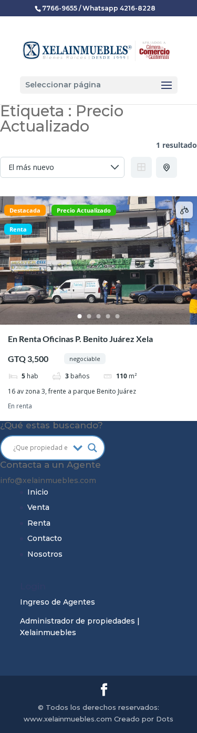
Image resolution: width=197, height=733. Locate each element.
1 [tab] (80, 316)
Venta (38, 507)
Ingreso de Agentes (57, 602)
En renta (20, 406)
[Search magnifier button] (92, 447)
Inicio (37, 492)
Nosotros (45, 554)
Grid (141, 167)
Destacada (24, 210)
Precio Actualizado (84, 210)
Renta (18, 229)
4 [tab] (108, 316)
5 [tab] (118, 316)
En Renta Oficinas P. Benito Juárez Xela (80, 339)
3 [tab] (99, 316)
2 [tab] (89, 316)
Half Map (166, 167)
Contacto (44, 538)
